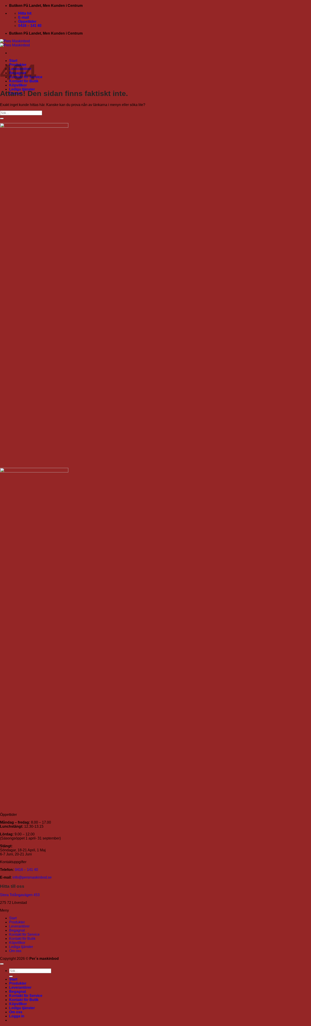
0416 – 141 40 (26, 870)
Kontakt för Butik (22, 938)
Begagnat (17, 930)
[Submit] (2, 118)
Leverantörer (19, 926)
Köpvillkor (18, 85)
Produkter (17, 922)
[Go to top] (2, 964)
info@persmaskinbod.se (32, 877)
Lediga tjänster (21, 947)
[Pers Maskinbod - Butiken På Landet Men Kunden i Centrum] (15, 43)
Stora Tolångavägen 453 (20, 895)
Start (13, 918)
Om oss (15, 951)
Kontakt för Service (24, 934)
